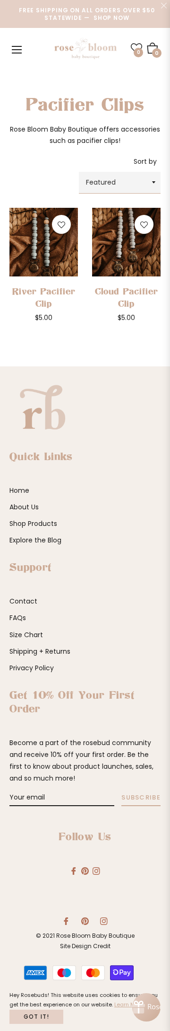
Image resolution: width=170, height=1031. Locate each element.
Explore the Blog (35, 540)
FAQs (17, 617)
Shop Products (33, 523)
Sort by (145, 161)
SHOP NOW (111, 18)
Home (19, 490)
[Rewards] (146, 1007)
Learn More (129, 1004)
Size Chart (26, 635)
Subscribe (141, 797)
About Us (24, 507)
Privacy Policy (31, 668)
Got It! (36, 1017)
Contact (23, 601)
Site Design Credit (85, 946)
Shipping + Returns (39, 651)
